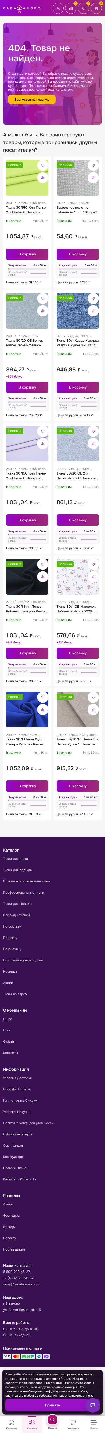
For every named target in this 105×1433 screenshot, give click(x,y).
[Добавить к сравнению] (42, 177)
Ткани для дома (15, 859)
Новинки (10, 971)
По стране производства (23, 960)
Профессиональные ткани (23, 892)
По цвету (10, 937)
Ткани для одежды (17, 870)
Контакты (10, 1053)
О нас (7, 1019)
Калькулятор (13, 1157)
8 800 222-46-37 (16, 1271)
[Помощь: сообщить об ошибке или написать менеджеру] (93, 1405)
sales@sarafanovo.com (21, 1284)
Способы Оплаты (16, 1089)
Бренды (9, 1227)
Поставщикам (14, 1249)
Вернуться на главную (31, 99)
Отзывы (9, 1041)
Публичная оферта (17, 1134)
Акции (8, 983)
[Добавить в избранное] (42, 165)
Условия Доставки (17, 1078)
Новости (10, 1238)
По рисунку (12, 949)
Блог (7, 1030)
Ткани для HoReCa (17, 904)
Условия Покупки (17, 1111)
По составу (12, 926)
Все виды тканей (16, 915)
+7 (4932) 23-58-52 (18, 1278)
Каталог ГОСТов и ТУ (19, 1179)
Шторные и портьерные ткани (27, 881)
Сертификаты (13, 1145)
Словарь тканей (15, 1168)
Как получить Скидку (20, 1100)
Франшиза (11, 1215)
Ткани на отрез (15, 994)
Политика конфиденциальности (28, 1123)
